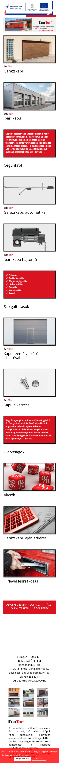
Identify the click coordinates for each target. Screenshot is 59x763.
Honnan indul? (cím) (29, 665)
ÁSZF (50, 604)
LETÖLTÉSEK (40, 608)
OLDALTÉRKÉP (20, 608)
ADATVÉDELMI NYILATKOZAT (24, 604)
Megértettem (22, 758)
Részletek (39, 758)
